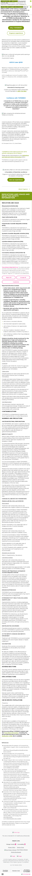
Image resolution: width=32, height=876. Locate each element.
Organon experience (16, 33)
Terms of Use (20, 847)
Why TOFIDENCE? (16, 28)
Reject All (8, 277)
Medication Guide (16, 870)
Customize (16, 282)
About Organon (23, 189)
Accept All (23, 277)
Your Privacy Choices (22, 849)
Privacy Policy (11, 847)
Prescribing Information (5, 871)
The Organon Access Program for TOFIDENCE (26, 870)
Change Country (10, 844)
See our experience (16, 180)
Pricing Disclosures (16, 852)
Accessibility (21, 844)
